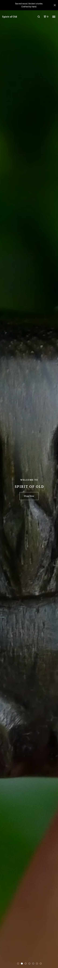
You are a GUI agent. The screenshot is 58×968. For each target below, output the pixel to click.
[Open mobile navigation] (54, 16)
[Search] (38, 17)
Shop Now (29, 496)
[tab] (18, 963)
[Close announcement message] (55, 5)
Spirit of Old (9, 16)
